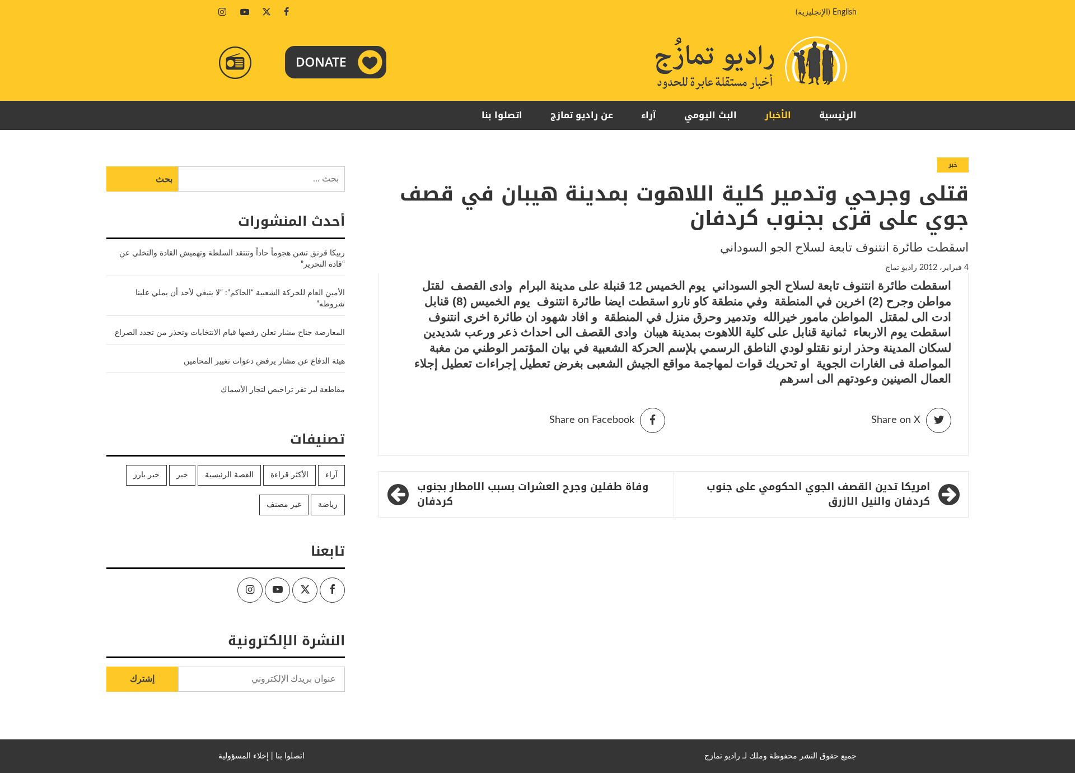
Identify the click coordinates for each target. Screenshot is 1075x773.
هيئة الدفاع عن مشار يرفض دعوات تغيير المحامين (264, 361)
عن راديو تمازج (581, 115)
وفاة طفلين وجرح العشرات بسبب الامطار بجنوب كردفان (532, 494)
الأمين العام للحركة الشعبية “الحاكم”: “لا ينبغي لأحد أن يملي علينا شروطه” (240, 298)
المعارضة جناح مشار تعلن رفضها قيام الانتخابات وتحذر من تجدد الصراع (230, 333)
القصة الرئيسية (229, 475)
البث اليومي (710, 115)
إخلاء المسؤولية (243, 756)
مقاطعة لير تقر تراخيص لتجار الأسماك (283, 390)
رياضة (328, 505)
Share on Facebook (591, 420)
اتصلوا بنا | (288, 756)
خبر (952, 165)
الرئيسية (838, 115)
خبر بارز (146, 475)
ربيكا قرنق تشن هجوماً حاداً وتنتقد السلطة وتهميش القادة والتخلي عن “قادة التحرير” (232, 258)
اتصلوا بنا (502, 115)
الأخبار (778, 115)
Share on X (895, 420)
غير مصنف (284, 505)
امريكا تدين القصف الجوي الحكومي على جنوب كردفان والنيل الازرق (818, 494)
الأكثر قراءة (289, 475)
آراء (648, 115)
